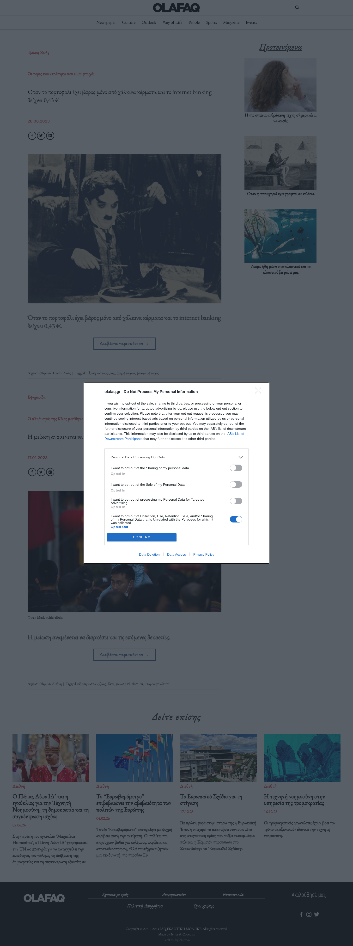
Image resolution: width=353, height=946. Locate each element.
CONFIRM (142, 537)
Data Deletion (149, 554)
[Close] (259, 392)
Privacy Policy (203, 554)
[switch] (236, 468)
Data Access (176, 554)
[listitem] (176, 457)
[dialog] (176, 473)
